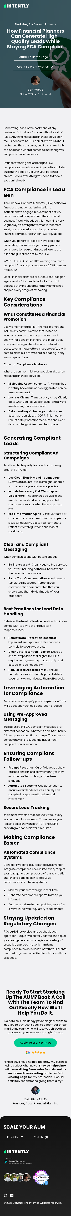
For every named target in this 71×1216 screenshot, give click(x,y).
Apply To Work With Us (35, 1043)
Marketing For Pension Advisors (35, 24)
